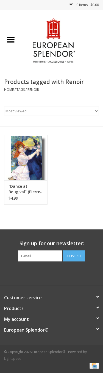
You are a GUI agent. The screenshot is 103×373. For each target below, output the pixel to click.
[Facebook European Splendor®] (41, 272)
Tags (20, 89)
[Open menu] (10, 39)
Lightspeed (12, 358)
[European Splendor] (62, 40)
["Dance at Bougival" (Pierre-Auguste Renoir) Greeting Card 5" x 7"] (26, 158)
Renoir (33, 89)
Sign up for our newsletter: (52, 243)
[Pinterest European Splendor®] (51, 272)
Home (9, 89)
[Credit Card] (93, 365)
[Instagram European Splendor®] (61, 272)
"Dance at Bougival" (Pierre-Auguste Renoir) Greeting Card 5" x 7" (25, 189)
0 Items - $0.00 (87, 4)
